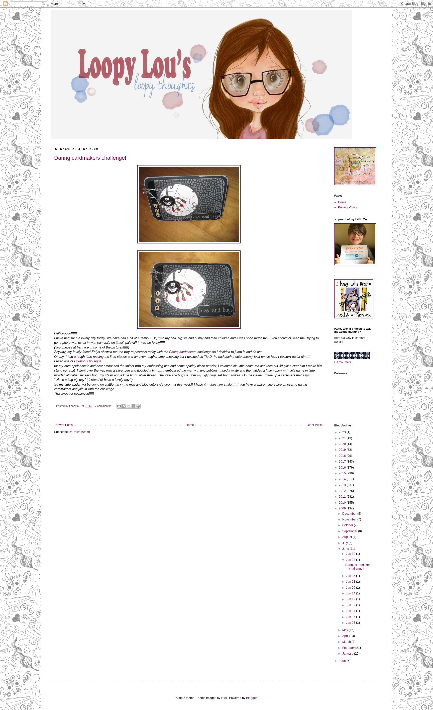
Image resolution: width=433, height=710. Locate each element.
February (348, 648)
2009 (343, 508)
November (349, 519)
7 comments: (103, 405)
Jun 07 (351, 611)
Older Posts (314, 425)
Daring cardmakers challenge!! (91, 158)
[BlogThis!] (123, 406)
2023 (343, 432)
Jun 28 (351, 560)
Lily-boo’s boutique (87, 361)
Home (190, 425)
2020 (343, 444)
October (348, 525)
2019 (343, 450)
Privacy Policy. (348, 207)
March (347, 642)
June (346, 549)
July (345, 543)
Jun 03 (351, 623)
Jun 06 (351, 617)
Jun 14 (351, 593)
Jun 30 (351, 554)
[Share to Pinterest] (138, 406)
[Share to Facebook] (133, 406)
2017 (343, 461)
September (350, 531)
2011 (343, 496)
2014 (343, 479)
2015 (343, 473)
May (345, 630)
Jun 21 (351, 581)
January (348, 653)
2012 (343, 491)
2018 (343, 456)
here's (338, 338)
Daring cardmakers (182, 352)
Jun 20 (351, 587)
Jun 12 (351, 599)
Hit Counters (342, 362)
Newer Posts (64, 425)
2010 (343, 502)
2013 (343, 485)
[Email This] (119, 406)
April (345, 636)
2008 (343, 661)
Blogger (251, 698)
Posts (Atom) (81, 432)
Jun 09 (351, 605)
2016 (343, 467)
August (347, 537)
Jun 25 (351, 576)
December (349, 513)
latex (224, 698)
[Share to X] (128, 406)
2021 (343, 438)
